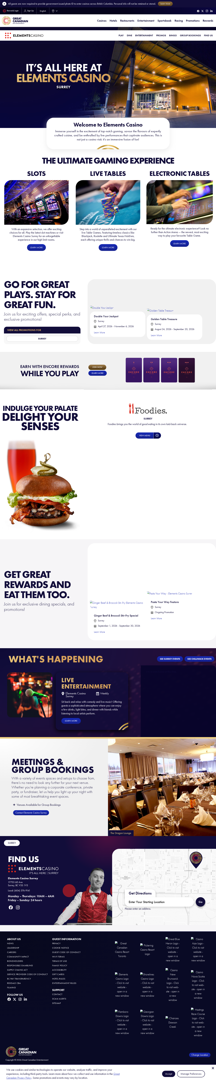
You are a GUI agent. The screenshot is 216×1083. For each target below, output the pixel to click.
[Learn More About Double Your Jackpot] (102, 295)
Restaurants (127, 20)
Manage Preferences (191, 1073)
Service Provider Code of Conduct (27, 974)
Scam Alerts (59, 998)
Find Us (208, 35)
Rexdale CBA (14, 983)
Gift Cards (58, 974)
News (10, 943)
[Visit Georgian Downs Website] (147, 1022)
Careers (11, 952)
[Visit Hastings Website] (198, 1022)
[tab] (12, 843)
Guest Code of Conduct (66, 952)
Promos (161, 35)
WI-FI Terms (58, 956)
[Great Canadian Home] (15, 20)
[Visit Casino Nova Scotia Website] (198, 985)
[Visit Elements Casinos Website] (122, 985)
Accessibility (59, 970)
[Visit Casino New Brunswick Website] (173, 985)
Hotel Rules (58, 978)
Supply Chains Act (17, 970)
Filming (11, 987)
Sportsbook (164, 20)
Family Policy (59, 965)
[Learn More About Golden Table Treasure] (160, 296)
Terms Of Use (59, 961)
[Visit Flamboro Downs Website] (122, 1022)
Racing (179, 20)
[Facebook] (198, 11)
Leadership (13, 948)
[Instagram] (207, 11)
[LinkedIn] (211, 11)
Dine (129, 35)
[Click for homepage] (24, 35)
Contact (57, 994)
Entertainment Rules (64, 983)
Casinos (101, 20)
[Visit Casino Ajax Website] (198, 949)
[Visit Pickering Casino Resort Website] (147, 949)
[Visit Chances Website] (173, 1022)
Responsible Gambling (20, 965)
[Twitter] (202, 11)
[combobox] (54, 10)
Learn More (99, 332)
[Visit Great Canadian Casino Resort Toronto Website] (122, 949)
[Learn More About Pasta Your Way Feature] (170, 570)
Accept (168, 1073)
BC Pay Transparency (19, 978)
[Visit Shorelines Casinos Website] (147, 985)
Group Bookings (190, 35)
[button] (157, 435)
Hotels (113, 20)
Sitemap (56, 1003)
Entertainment (145, 20)
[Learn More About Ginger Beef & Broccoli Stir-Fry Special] (117, 577)
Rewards (208, 20)
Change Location (199, 1054)
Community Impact (18, 956)
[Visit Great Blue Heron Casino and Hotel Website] (173, 949)
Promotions (193, 20)
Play (121, 35)
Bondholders (15, 961)
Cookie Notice (60, 948)
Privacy (56, 943)
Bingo (173, 35)
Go (201, 900)
